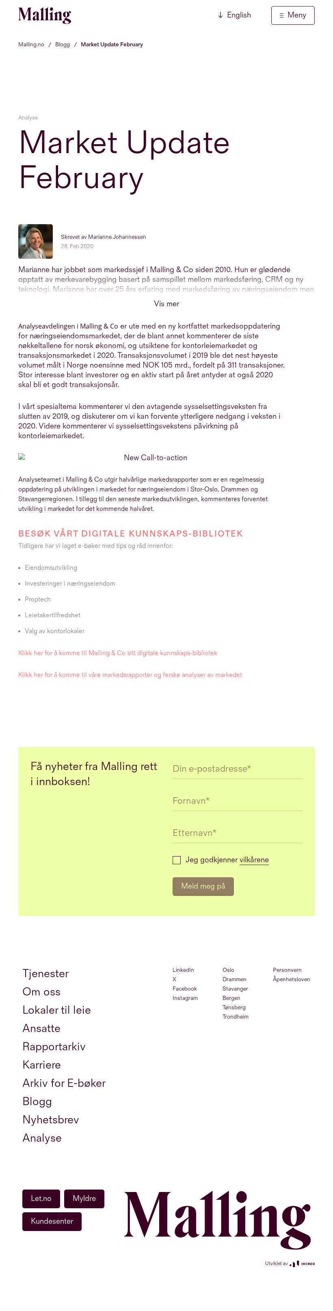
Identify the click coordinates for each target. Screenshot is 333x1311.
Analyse (28, 117)
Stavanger (235, 988)
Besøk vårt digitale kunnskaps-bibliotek (132, 534)
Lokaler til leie (56, 1010)
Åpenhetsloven (291, 979)
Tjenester (45, 973)
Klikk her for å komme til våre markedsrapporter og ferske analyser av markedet (130, 675)
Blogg (37, 1101)
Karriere (41, 1065)
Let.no (41, 1198)
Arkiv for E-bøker (64, 1083)
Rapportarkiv (54, 1047)
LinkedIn (183, 970)
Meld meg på (203, 886)
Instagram (185, 998)
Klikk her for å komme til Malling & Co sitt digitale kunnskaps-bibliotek (117, 653)
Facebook (185, 988)
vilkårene (254, 860)
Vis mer (166, 304)
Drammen (235, 979)
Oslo (228, 970)
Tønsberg (234, 1007)
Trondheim (236, 1016)
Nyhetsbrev (50, 1120)
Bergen (231, 998)
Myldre (84, 1198)
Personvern (287, 970)
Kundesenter (52, 1221)
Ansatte (41, 1028)
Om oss (41, 992)
